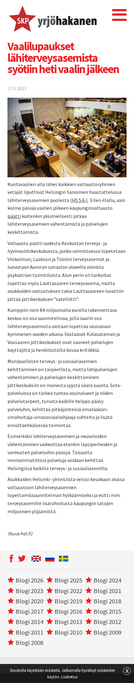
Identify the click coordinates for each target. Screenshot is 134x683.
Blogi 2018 (107, 601)
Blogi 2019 (68, 601)
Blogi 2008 (29, 643)
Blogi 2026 (29, 580)
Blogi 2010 (68, 632)
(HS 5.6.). (79, 200)
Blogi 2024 (107, 580)
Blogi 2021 (107, 591)
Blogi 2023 (29, 591)
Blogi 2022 (68, 591)
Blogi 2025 (68, 580)
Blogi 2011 (29, 632)
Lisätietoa (69, 676)
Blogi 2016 (68, 611)
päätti (14, 216)
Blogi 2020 (29, 601)
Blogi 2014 (29, 622)
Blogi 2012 (107, 622)
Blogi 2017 (29, 611)
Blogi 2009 (107, 632)
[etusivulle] (52, 19)
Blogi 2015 (107, 611)
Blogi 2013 (68, 622)
